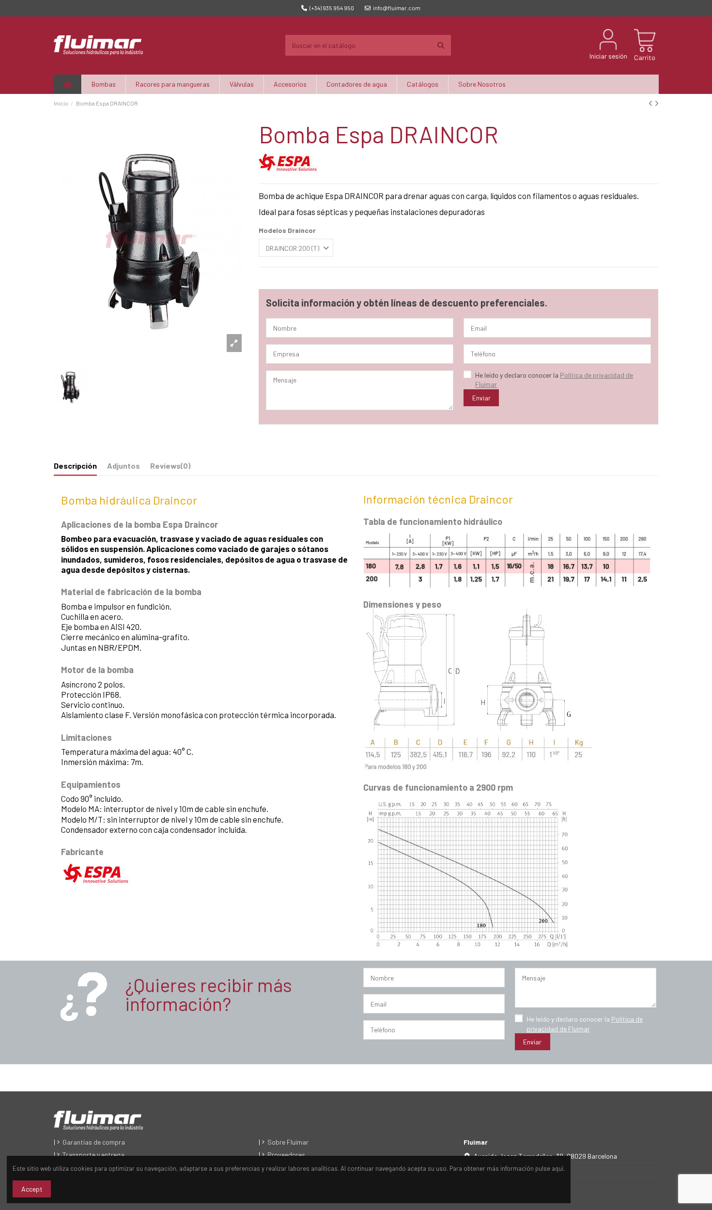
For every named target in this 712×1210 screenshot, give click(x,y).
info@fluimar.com (396, 7)
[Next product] (656, 103)
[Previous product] (651, 103)
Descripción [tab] (75, 465)
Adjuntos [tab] (123, 465)
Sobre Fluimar (288, 1142)
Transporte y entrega (93, 1154)
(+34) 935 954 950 (332, 7)
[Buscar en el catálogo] (441, 45)
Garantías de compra (93, 1142)
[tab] (170, 468)
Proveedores (286, 1154)
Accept (32, 1189)
